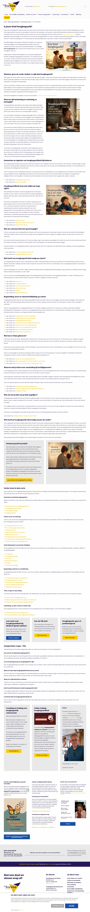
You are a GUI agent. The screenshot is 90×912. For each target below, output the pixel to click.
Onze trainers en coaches (74, 878)
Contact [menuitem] (7, 17)
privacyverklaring (73, 852)
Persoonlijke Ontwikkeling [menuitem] (16, 14)
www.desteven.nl (72, 717)
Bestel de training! (42, 755)
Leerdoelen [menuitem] (64, 14)
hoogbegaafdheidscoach (69, 34)
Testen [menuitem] (72, 14)
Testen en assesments (73, 880)
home (5, 21)
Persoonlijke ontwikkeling (74, 889)
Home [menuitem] (6, 14)
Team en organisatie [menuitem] (44, 14)
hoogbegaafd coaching (25, 21)
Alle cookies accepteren (71, 906)
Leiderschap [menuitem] (56, 14)
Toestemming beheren (57, 905)
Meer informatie (42, 635)
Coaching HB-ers (14, 751)
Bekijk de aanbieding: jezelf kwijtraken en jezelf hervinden (17, 837)
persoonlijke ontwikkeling (13, 21)
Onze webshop (71, 884)
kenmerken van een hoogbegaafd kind (47, 95)
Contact (67, 824)
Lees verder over (19, 480)
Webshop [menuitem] (78, 14)
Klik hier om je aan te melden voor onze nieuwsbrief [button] (45, 852)
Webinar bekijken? (14, 638)
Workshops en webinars (74, 882)
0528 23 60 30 (36, 6)
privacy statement (21, 910)
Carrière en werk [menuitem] (31, 14)
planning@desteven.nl (60, 6)
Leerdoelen (70, 886)
